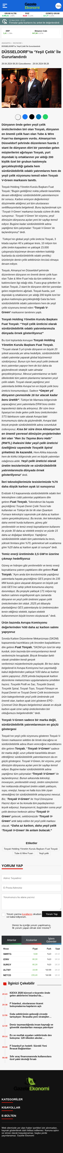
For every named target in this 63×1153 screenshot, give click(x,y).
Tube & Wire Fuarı (23, 853)
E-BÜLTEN (9, 1115)
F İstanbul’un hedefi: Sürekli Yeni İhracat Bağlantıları (28, 1047)
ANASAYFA (6, 43)
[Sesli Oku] (18, 117)
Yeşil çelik (44, 853)
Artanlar (11, 940)
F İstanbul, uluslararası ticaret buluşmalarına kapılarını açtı (26, 1004)
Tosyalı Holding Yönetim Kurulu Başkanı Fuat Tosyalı (31, 848)
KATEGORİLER (12, 1099)
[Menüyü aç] (5, 6)
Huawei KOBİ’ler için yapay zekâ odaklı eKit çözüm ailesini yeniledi (35, 22)
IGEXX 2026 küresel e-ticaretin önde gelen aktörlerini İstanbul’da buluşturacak (30, 994)
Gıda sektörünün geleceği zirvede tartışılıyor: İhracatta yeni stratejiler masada (29, 1015)
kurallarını (27, 914)
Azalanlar (31, 940)
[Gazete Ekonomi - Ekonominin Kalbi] (32, 5)
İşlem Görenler (51, 940)
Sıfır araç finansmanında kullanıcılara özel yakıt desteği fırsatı (30, 1057)
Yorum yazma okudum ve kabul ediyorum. (24, 915)
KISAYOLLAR (11, 1107)
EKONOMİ (17, 43)
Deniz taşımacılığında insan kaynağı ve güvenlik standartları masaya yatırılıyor (31, 1026)
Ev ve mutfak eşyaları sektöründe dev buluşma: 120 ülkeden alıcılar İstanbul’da (31, 1036)
